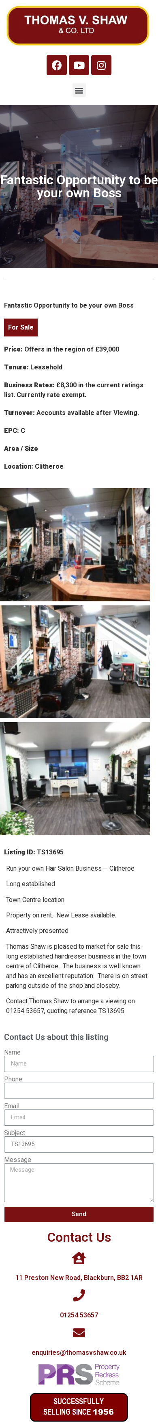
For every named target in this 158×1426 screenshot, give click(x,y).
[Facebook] (57, 65)
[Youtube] (79, 65)
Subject (14, 1133)
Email (11, 1106)
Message (17, 1160)
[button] (79, 90)
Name (12, 1052)
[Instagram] (101, 65)
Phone (13, 1079)
